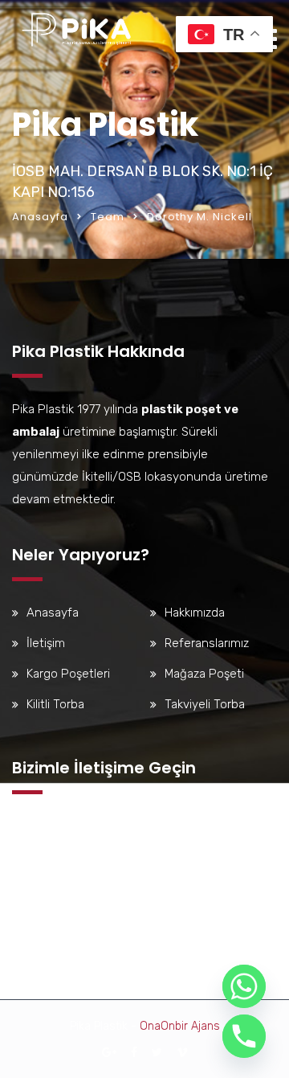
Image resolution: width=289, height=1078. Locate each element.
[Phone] (244, 1036)
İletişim (45, 643)
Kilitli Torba (55, 704)
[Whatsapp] (244, 986)
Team (107, 216)
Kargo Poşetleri (68, 673)
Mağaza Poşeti (204, 673)
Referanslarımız (207, 643)
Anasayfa (40, 216)
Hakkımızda (195, 612)
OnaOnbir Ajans (180, 1026)
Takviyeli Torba (205, 704)
